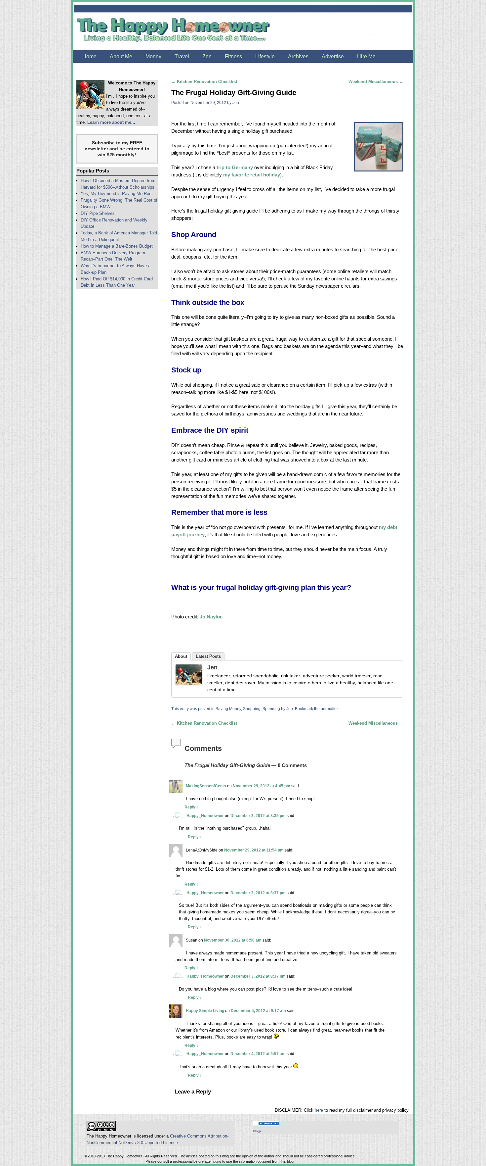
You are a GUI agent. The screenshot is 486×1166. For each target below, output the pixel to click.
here (319, 1110)
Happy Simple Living (205, 1010)
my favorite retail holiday (251, 174)
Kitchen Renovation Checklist (204, 81)
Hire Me (366, 56)
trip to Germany (235, 167)
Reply (191, 807)
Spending (271, 708)
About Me (121, 56)
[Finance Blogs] (266, 1124)
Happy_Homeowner (205, 815)
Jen (235, 102)
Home (89, 56)
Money (153, 56)
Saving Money (228, 708)
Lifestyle (265, 56)
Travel (182, 56)
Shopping (252, 708)
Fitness (233, 56)
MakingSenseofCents (206, 786)
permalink (330, 708)
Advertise (333, 56)
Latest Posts (208, 656)
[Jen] (189, 675)
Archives (298, 56)
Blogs (257, 1131)
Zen (207, 56)
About (181, 656)
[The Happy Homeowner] (243, 26)
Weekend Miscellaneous (375, 81)
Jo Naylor (211, 616)
